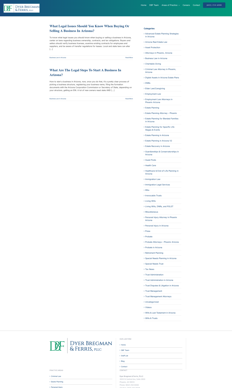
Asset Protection (152, 47)
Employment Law (153, 94)
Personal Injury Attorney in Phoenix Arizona (161, 218)
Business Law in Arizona (58, 57)
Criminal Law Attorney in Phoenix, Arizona (160, 70)
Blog (123, 361)
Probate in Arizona (153, 247)
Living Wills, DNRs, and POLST (159, 206)
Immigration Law (152, 179)
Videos (148, 307)
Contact (124, 366)
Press (147, 231)
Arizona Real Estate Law (156, 42)
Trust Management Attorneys (158, 296)
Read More (129, 57)
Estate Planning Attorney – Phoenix (161, 113)
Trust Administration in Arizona (159, 280)
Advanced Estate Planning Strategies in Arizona (162, 35)
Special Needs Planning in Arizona (160, 258)
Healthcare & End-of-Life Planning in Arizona (161, 172)
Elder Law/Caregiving (155, 88)
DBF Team (125, 350)
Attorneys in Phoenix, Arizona (158, 53)
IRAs (147, 190)
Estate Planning (152, 107)
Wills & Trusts (151, 318)
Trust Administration (154, 274)
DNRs (147, 83)
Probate (148, 236)
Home (123, 345)
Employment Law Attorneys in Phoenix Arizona (158, 100)
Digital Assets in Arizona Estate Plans (162, 77)
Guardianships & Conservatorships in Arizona (162, 153)
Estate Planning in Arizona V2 (158, 140)
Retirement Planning (154, 253)
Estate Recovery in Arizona (157, 146)
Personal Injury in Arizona (156, 225)
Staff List (124, 356)
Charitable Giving (153, 64)
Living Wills (150, 201)
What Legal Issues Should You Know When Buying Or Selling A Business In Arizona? (89, 28)
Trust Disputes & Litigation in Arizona (162, 285)
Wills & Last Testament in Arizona (160, 313)
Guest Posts (150, 160)
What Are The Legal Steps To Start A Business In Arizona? (85, 72)
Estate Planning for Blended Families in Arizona (161, 120)
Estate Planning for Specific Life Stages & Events (159, 128)
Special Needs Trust (154, 264)
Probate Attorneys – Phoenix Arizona (162, 242)
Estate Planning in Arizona (157, 135)
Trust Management (153, 291)
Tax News (149, 269)
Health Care (150, 165)
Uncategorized (152, 302)
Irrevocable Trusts (153, 195)
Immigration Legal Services (157, 184)
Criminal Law (56, 376)
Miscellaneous (151, 212)
